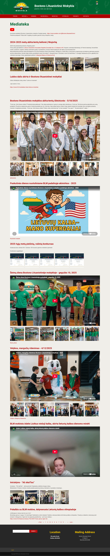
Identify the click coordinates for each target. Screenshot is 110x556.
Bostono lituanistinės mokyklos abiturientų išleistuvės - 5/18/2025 (44, 100)
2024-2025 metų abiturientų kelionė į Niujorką (33, 42)
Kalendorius (45, 17)
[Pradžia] (21, 6)
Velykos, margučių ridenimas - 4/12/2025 (31, 348)
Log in (12, 550)
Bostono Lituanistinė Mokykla (54, 6)
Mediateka (55, 16)
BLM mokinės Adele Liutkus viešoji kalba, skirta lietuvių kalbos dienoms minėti (50, 423)
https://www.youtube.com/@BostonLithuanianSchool (61, 33)
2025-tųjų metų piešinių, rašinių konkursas (32, 244)
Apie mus (25, 17)
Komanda (33, 16)
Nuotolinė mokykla (15, 238)
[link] (44, 47)
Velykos (12, 418)
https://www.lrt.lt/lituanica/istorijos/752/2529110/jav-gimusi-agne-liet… (29, 519)
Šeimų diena (13, 343)
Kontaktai (86, 16)
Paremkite (76, 16)
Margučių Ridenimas (20, 418)
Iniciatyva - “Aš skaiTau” (22, 482)
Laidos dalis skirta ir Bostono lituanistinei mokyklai (36, 76)
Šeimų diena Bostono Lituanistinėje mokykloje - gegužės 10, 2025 (43, 272)
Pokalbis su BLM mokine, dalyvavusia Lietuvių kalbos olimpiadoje (43, 509)
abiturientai (13, 178)
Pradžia (15, 16)
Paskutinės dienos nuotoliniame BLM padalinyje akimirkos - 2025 (43, 183)
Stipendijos (65, 16)
